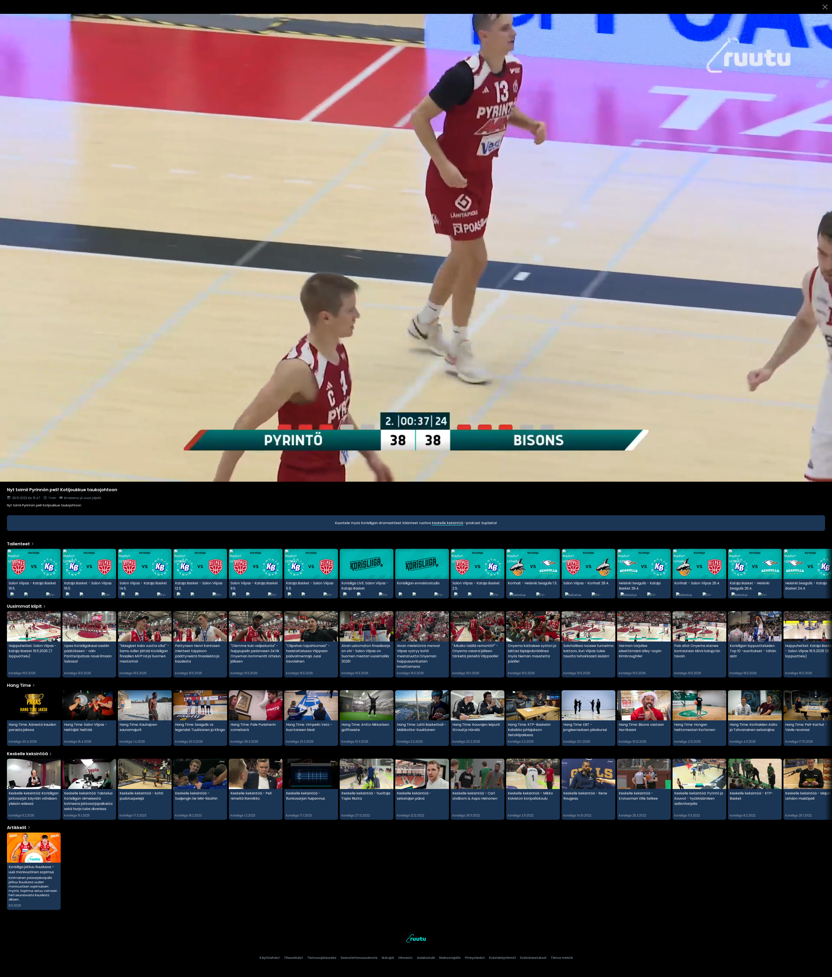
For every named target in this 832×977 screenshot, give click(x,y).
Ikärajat (388, 958)
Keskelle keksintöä (447, 522)
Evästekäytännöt (502, 958)
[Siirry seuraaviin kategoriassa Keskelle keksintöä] (825, 789)
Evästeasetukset (533, 958)
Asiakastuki (426, 958)
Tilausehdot (293, 958)
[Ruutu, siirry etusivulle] (416, 939)
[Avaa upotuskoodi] (824, 19)
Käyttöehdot (270, 958)
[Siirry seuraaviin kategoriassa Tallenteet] (825, 574)
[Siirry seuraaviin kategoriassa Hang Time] (825, 718)
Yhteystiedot (475, 958)
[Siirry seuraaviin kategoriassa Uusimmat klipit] (825, 644)
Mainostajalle (449, 958)
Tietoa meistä (562, 958)
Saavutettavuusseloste (359, 958)
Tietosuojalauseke (321, 958)
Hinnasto (405, 958)
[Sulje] (825, 7)
